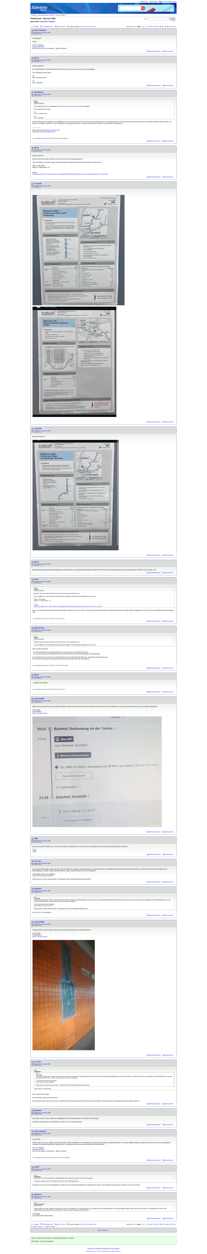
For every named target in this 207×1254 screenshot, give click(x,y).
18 (155, 26)
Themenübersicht (48, 26)
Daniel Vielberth (49, 21)
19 (158, 26)
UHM (36, 838)
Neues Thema (61, 26)
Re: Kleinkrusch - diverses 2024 (41, 32)
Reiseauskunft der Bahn (79, 69)
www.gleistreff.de (38, 47)
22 (165, 26)
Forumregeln (115, 1248)
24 (170, 26)
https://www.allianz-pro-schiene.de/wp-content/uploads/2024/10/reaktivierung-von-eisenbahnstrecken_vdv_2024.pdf (70, 174)
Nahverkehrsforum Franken (46, 15)
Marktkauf (37, 889)
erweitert (173, 20)
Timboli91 (38, 184)
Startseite (34, 15)
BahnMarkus (38, 92)
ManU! (36, 675)
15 (148, 26)
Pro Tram (37, 861)
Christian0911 (39, 699)
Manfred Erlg (39, 628)
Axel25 (36, 1167)
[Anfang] (143, 26)
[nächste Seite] (175, 26)
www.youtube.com (53, 130)
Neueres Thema (37, 1226)
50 (83, 26)
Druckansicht (104, 1230)
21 (163, 26)
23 (167, 26)
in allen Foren (92, 26)
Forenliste (36, 26)
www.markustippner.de (47, 132)
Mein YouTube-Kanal (40, 713)
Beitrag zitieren (169, 51)
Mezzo (36, 58)
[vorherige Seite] (146, 26)
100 (86, 26)
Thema (58, 15)
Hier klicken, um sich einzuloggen (42, 1241)
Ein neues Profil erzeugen (169, 1)
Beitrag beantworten (155, 51)
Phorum (94, 1251)
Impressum (91, 1248)
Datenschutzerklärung (103, 1248)
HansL (36, 579)
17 (153, 26)
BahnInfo (118, 1251)
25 (81, 26)
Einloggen (155, 1)
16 (151, 26)
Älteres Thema (50, 1226)
